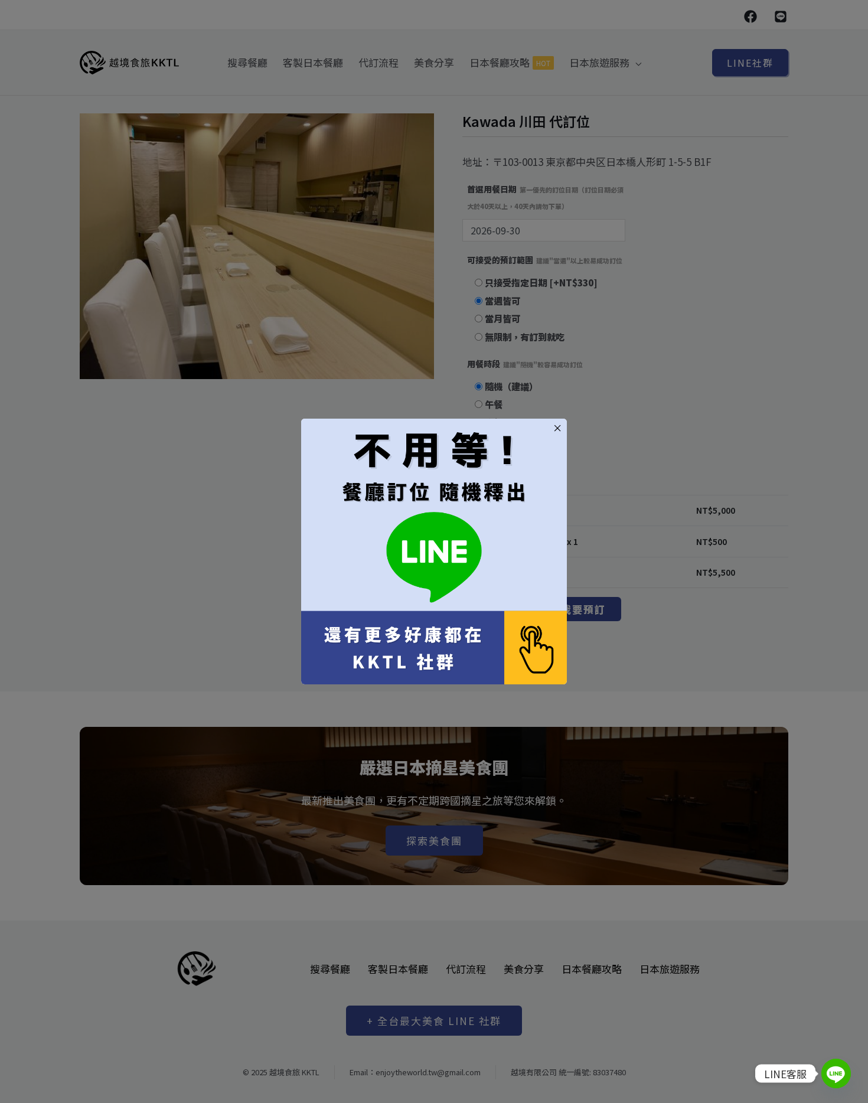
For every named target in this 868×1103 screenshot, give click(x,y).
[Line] (836, 1073)
